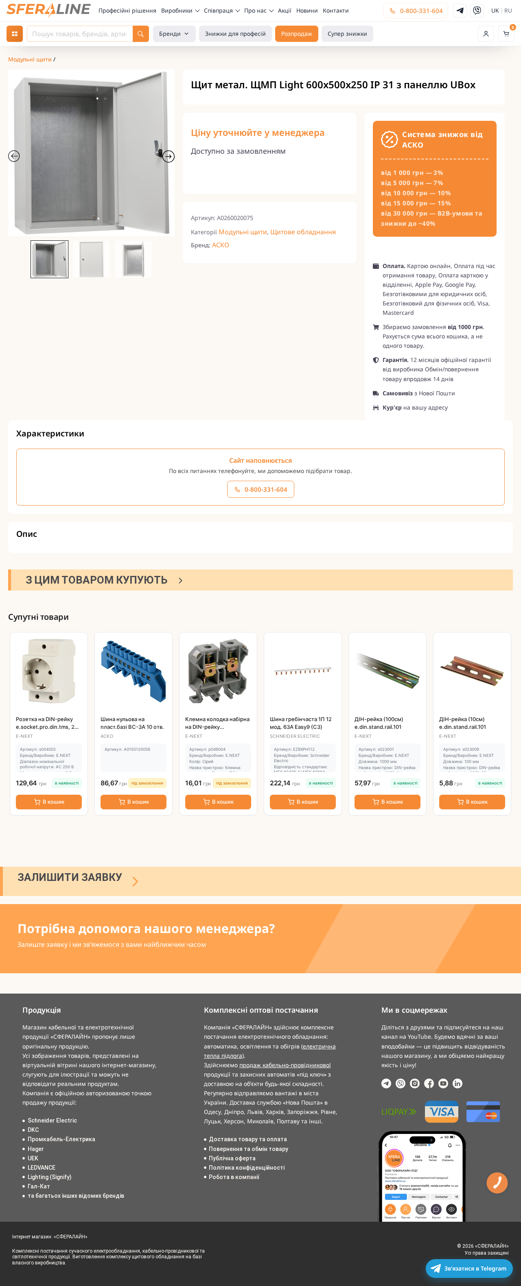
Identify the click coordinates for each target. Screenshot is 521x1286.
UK (495, 10)
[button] (486, 34)
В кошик (53, 801)
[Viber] (477, 10)
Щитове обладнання (303, 231)
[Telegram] (460, 10)
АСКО (220, 244)
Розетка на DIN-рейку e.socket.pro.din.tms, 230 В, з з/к (48, 726)
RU (508, 10)
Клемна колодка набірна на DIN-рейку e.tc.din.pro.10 (217, 726)
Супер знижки (347, 33)
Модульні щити (30, 59)
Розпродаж (296, 33)
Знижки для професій (235, 33)
